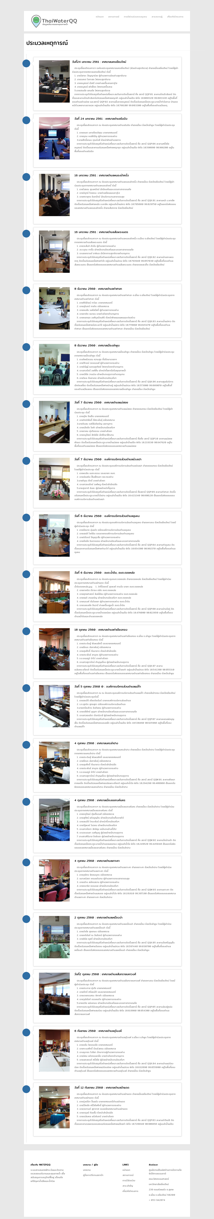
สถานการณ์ (113, 16)
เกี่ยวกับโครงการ (175, 16)
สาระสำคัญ (128, 1186)
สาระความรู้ (157, 16)
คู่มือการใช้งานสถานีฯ (93, 1175)
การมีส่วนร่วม (129, 1180)
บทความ (87, 1170)
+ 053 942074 (157, 1200)
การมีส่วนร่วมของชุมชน (135, 16)
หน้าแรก (100, 16)
